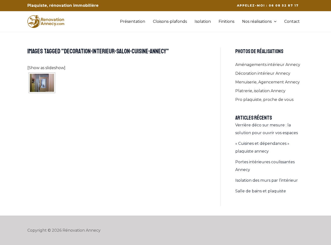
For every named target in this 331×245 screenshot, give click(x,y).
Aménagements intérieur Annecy (267, 64)
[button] (268, 5)
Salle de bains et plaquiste (260, 191)
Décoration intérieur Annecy (262, 73)
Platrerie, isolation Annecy (260, 91)
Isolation (203, 21)
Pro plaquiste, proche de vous (264, 99)
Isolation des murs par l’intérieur (266, 180)
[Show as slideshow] (46, 67)
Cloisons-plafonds (170, 21)
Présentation (132, 21)
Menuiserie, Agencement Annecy (267, 82)
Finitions (226, 21)
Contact (292, 21)
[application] (274, 21)
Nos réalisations (257, 21)
